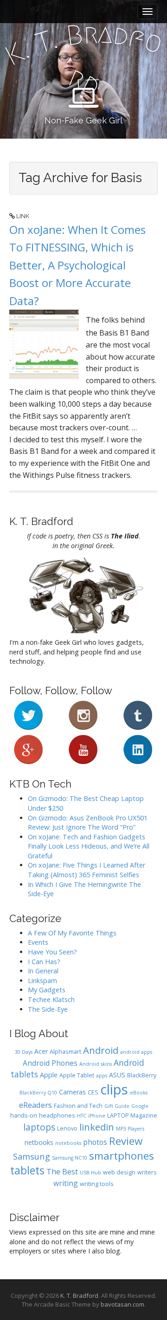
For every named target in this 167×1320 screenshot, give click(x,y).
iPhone (96, 1115)
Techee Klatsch (51, 999)
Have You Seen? (52, 951)
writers (147, 1172)
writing (65, 1183)
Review (125, 1141)
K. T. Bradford (79, 1295)
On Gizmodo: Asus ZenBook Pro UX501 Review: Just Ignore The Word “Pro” (88, 822)
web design (119, 1172)
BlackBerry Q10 (38, 1092)
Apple (49, 1074)
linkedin (96, 1126)
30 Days (23, 1052)
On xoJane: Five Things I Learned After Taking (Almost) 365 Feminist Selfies (86, 870)
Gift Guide (116, 1106)
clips (114, 1089)
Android (100, 1050)
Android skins (95, 1064)
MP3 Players (130, 1128)
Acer (41, 1051)
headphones (57, 1115)
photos (95, 1142)
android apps (136, 1052)
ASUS (117, 1074)
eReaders (35, 1105)
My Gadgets (46, 989)
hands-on (23, 1115)
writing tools (97, 1184)
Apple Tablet (76, 1075)
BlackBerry (141, 1075)
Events (38, 942)
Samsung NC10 (69, 1158)
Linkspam (42, 980)
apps (101, 1075)
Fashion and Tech (78, 1106)
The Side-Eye (48, 1009)
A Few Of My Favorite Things (72, 933)
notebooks (68, 1143)
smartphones (121, 1156)
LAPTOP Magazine (132, 1115)
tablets (27, 1170)
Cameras (72, 1092)
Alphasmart (65, 1052)
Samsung (31, 1156)
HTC (81, 1115)
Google (139, 1106)
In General (43, 970)
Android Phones (50, 1063)
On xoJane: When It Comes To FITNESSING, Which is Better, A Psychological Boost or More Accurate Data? (77, 265)
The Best (62, 1171)
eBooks (139, 1092)
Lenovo (67, 1128)
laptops (39, 1127)
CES (93, 1092)
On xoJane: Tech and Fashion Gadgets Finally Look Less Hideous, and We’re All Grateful (88, 846)
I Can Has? (44, 961)
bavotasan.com (122, 1304)
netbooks (39, 1142)
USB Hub (90, 1172)
